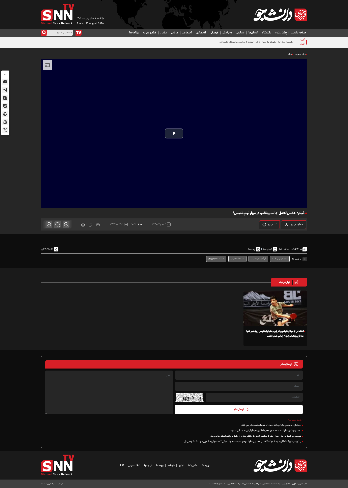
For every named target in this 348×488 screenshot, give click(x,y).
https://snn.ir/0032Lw (290, 249)
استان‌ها (253, 32)
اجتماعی (187, 32)
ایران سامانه (46, 484)
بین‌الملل (227, 32)
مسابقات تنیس (237, 259)
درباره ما (206, 465)
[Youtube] (5, 81)
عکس (164, 32)
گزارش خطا (267, 249)
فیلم (290, 54)
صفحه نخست (298, 32)
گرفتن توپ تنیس (258, 259)
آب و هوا (148, 465)
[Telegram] (5, 89)
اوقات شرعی (134, 465)
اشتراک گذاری (47, 249)
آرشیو (181, 465)
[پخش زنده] (79, 33)
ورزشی (174, 32)
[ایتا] (5, 114)
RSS (122, 465)
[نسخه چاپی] (83, 224)
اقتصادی (201, 32)
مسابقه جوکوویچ (216, 259)
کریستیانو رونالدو (279, 259)
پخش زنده (281, 32)
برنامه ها (134, 32)
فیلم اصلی (292, 235)
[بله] (5, 106)
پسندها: (251, 249)
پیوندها (160, 465)
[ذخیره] (90, 224)
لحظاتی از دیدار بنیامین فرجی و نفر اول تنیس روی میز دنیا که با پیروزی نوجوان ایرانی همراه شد (275, 333)
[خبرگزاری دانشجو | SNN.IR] (280, 14)
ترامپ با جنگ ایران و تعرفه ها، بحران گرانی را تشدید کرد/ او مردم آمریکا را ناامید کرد (256, 42)
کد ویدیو (272, 224)
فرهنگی (214, 32)
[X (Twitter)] (5, 130)
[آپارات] (5, 122)
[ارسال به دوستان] (98, 224)
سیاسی (240, 32)
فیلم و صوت (149, 32)
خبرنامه (171, 465)
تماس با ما (193, 465)
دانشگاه (266, 32)
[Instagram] (5, 98)
